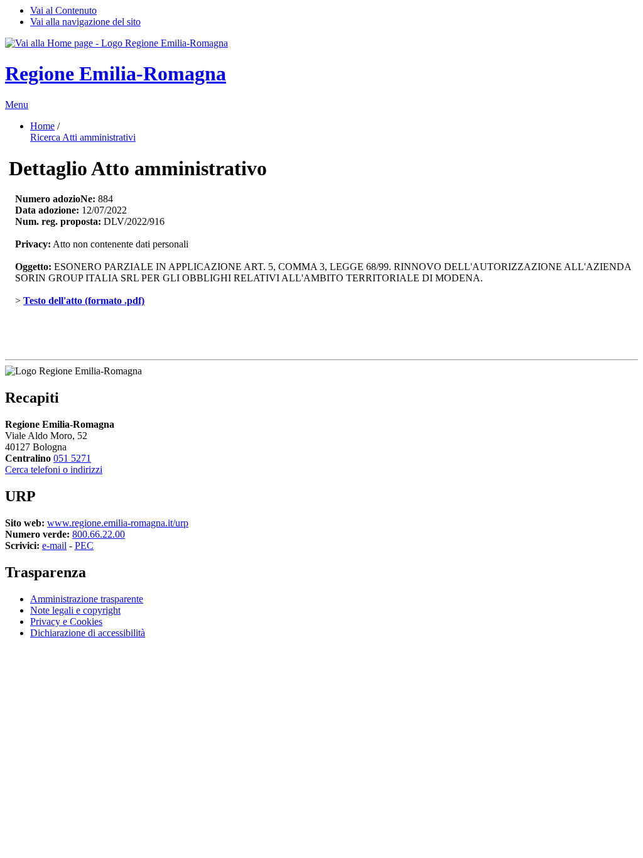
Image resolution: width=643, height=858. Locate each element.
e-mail (54, 545)
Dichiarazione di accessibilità (87, 632)
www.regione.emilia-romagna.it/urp (117, 523)
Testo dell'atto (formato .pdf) (83, 300)
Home (42, 126)
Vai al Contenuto (63, 10)
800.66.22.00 (98, 534)
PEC (84, 545)
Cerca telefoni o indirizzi (53, 469)
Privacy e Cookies (66, 621)
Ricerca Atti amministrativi (83, 137)
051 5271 (72, 458)
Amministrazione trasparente (86, 599)
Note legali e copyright (75, 610)
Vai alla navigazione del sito (85, 21)
